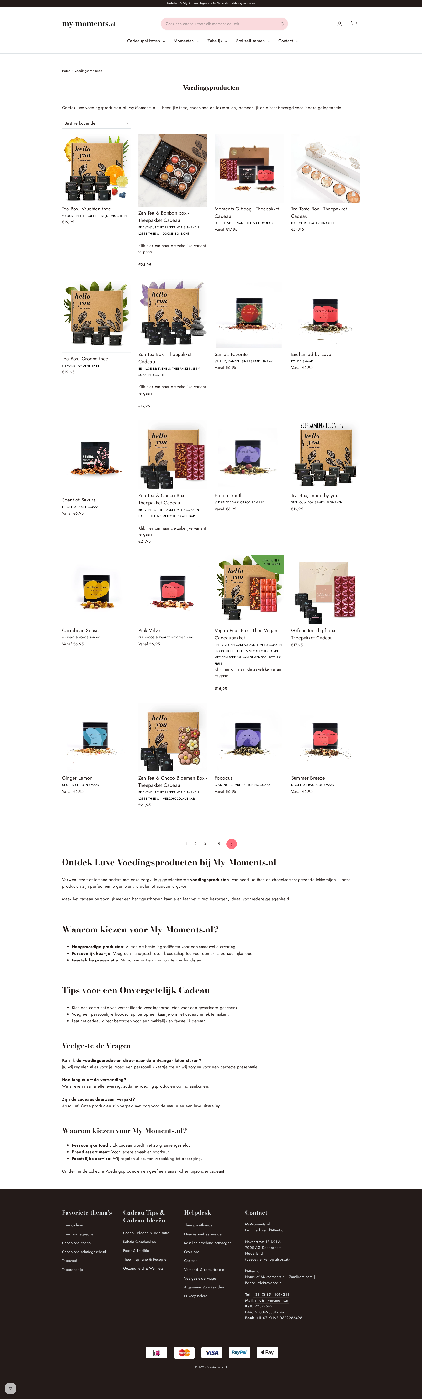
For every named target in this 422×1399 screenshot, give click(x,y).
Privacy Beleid (196, 1296)
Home (66, 70)
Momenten (184, 41)
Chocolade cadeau (77, 1243)
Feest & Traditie (136, 1250)
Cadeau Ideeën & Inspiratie (146, 1233)
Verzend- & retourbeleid (204, 1269)
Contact (286, 41)
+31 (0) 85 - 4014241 (271, 1294)
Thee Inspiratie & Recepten (146, 1259)
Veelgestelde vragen (201, 1278)
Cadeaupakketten (144, 41)
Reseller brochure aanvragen (208, 1243)
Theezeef (69, 1260)
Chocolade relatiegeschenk (84, 1251)
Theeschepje (72, 1269)
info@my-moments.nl (272, 1300)
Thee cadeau (72, 1225)
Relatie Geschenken (139, 1241)
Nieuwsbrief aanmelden (204, 1234)
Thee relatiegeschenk (79, 1234)
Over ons (191, 1251)
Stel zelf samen (251, 41)
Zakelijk (215, 41)
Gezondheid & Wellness (143, 1268)
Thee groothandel (198, 1225)
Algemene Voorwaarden (204, 1287)
